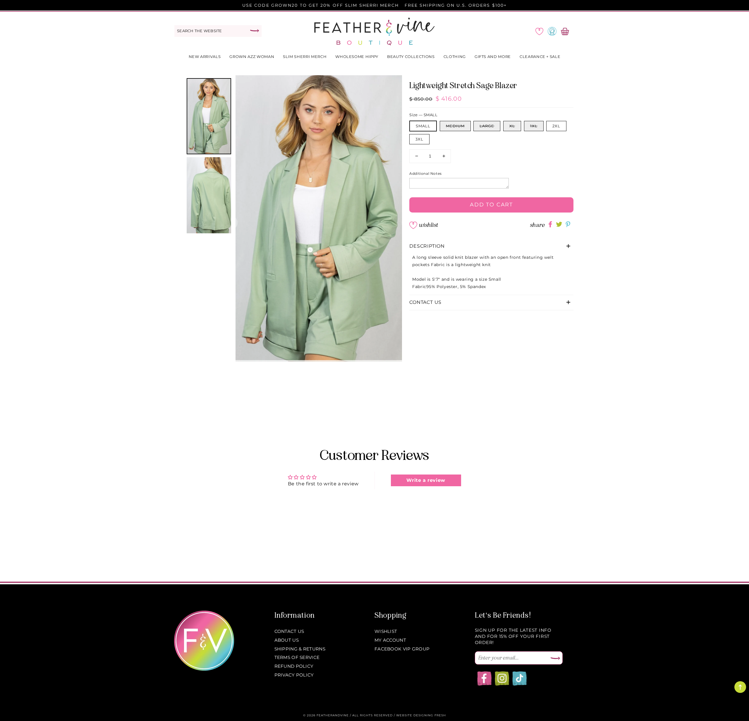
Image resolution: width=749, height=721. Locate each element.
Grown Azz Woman (251, 56)
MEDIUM (455, 126)
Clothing (455, 56)
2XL (556, 126)
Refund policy (294, 666)
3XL (419, 139)
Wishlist (428, 225)
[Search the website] (254, 31)
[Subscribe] (555, 658)
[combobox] (218, 31)
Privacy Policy (294, 675)
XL (512, 126)
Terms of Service (297, 657)
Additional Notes (425, 173)
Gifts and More (493, 56)
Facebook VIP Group (402, 649)
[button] (491, 246)
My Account (390, 640)
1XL (533, 126)
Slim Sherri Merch (305, 56)
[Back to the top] (740, 687)
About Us (286, 640)
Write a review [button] (425, 480)
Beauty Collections (411, 56)
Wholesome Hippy (356, 56)
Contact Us (289, 631)
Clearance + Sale (540, 56)
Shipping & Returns (299, 649)
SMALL (423, 126)
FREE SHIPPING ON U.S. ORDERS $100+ (456, 5)
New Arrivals (205, 56)
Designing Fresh (429, 715)
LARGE (487, 126)
